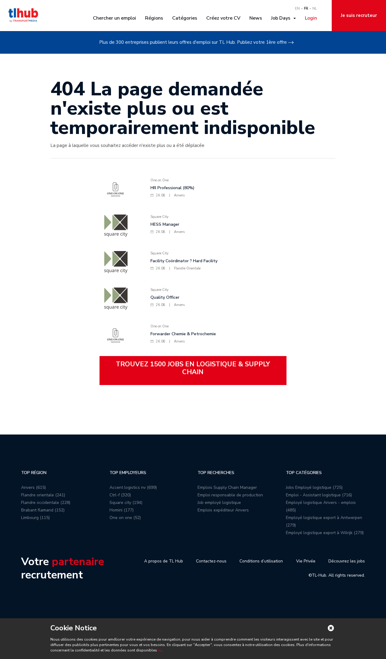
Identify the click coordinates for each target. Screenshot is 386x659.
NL (314, 8)
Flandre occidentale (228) (45, 502)
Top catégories (304, 473)
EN (297, 8)
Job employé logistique (219, 502)
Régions (154, 18)
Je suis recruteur (359, 15)
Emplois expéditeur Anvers (223, 510)
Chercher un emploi (114, 18)
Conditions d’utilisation (261, 561)
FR (306, 8)
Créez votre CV (223, 18)
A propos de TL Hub (163, 561)
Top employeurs (127, 473)
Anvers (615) (33, 487)
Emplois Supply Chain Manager (227, 487)
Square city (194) (125, 502)
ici (160, 650)
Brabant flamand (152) (43, 510)
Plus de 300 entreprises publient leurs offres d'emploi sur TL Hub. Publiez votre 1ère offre (193, 42)
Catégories (184, 18)
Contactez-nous (211, 561)
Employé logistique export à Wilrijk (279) (325, 533)
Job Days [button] (282, 18)
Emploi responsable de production (230, 495)
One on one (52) (125, 518)
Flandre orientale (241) (43, 495)
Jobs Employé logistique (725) (314, 487)
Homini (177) (121, 510)
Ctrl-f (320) (120, 495)
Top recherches (216, 473)
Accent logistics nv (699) (133, 487)
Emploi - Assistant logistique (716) (319, 495)
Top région (33, 473)
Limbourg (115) (35, 518)
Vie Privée (305, 561)
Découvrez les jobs (346, 561)
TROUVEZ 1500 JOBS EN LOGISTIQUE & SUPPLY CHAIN (193, 368)
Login (311, 18)
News (255, 18)
